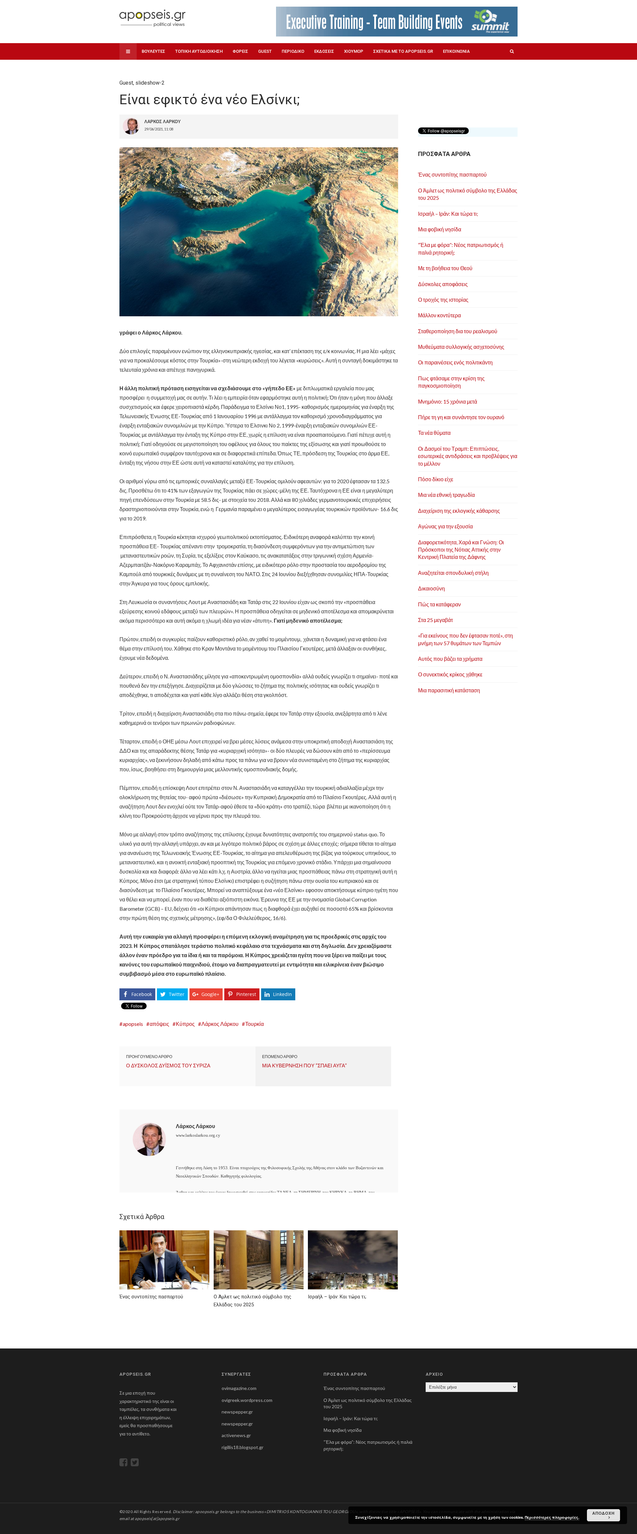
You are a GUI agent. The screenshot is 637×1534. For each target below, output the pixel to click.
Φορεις (240, 51)
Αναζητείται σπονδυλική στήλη (453, 573)
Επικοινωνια (456, 51)
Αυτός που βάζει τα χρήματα (450, 658)
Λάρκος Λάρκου (220, 1024)
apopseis (133, 1024)
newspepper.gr (237, 1412)
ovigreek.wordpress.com (247, 1400)
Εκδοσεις (324, 51)
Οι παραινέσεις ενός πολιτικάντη (455, 362)
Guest (265, 51)
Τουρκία (254, 1024)
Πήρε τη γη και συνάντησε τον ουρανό (461, 417)
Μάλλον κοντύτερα (439, 315)
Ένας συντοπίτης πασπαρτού (452, 174)
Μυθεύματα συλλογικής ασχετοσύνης (461, 347)
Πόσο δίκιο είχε (435, 479)
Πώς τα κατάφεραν (439, 604)
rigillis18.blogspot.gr (242, 1447)
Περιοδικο (293, 51)
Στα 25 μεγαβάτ (435, 620)
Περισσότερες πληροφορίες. (552, 1517)
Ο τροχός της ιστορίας (443, 299)
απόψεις (159, 1024)
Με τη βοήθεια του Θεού (445, 268)
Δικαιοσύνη (431, 588)
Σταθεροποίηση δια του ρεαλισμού (457, 331)
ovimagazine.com (239, 1388)
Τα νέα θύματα (434, 432)
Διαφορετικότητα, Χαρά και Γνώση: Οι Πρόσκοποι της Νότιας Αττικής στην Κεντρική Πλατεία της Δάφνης (461, 549)
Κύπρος (185, 1024)
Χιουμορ (353, 51)
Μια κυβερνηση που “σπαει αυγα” (304, 1065)
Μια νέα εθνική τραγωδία (446, 495)
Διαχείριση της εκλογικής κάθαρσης (459, 510)
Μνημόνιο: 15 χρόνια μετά (447, 401)
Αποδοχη (603, 1513)
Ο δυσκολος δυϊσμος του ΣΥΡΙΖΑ (168, 1065)
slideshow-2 (150, 83)
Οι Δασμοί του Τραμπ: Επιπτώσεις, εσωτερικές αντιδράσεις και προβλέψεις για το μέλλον (467, 456)
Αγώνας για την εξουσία (445, 526)
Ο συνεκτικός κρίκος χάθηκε (450, 674)
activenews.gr (236, 1435)
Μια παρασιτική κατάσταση (449, 690)
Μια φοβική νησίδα (439, 229)
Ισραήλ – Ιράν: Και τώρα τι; (448, 213)
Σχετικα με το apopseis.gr (403, 51)
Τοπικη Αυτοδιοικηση (199, 51)
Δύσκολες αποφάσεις (443, 284)
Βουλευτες (153, 51)
